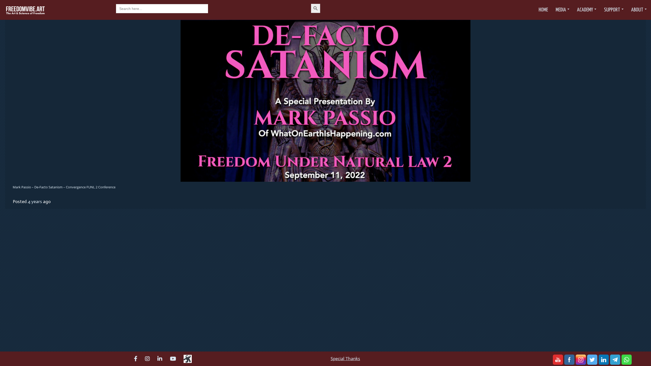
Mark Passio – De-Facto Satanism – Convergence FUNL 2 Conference (64, 187)
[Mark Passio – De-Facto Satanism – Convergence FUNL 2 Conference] (325, 100)
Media (561, 9)
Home (543, 9)
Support (612, 9)
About (637, 9)
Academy (585, 9)
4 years (35, 201)
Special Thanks (345, 358)
